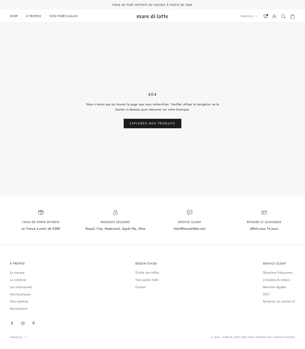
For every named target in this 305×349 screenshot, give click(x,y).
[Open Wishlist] (266, 16)
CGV (266, 294)
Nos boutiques (20, 294)
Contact (140, 287)
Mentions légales (274, 287)
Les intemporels (21, 287)
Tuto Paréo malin (63, 16)
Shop (14, 16)
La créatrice (18, 280)
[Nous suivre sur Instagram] (23, 323)
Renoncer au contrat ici (279, 301)
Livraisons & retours (276, 280)
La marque (17, 272)
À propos (33, 16)
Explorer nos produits (152, 123)
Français (246, 16)
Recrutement (18, 308)
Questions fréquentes (278, 272)
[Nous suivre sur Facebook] (12, 323)
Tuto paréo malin (147, 280)
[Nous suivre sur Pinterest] (34, 323)
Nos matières (19, 301)
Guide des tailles (147, 272)
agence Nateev (284, 337)
